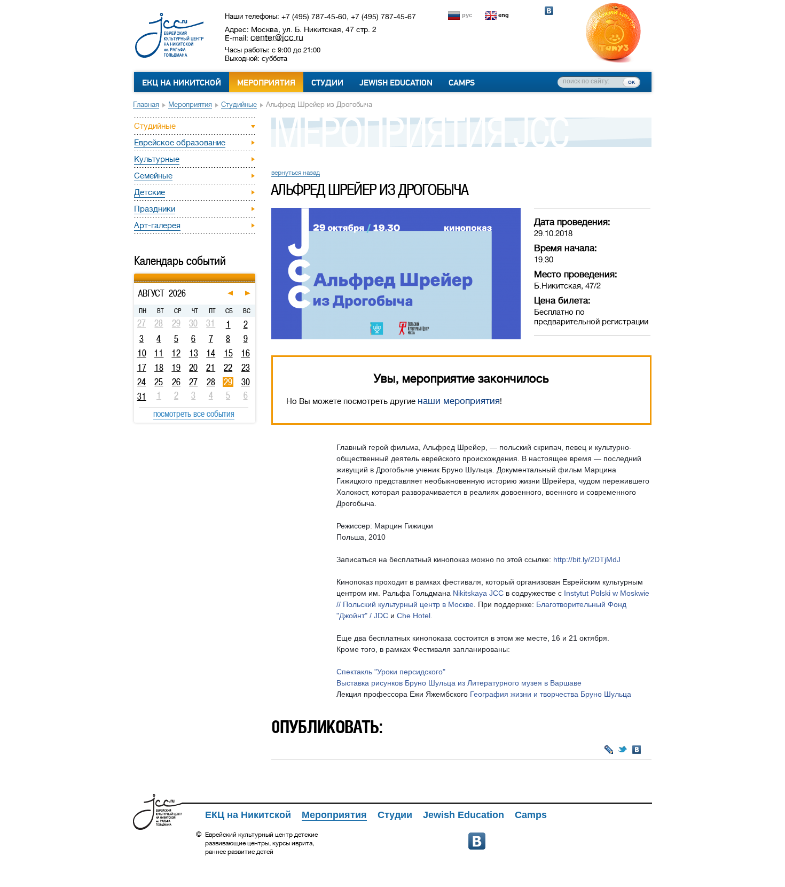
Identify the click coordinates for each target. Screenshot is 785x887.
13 (193, 353)
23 (245, 367)
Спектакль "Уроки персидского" (390, 671)
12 (175, 353)
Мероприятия (266, 82)
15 (228, 353)
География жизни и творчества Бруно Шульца (550, 694)
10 (141, 353)
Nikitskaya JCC (478, 593)
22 (228, 367)
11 (158, 353)
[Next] (254, 275)
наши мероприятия (459, 401)
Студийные (239, 104)
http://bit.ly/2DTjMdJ (587, 559)
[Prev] (135, 275)
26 (176, 382)
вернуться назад (295, 172)
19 (175, 367)
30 (245, 382)
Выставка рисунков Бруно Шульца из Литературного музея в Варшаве (459, 683)
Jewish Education (396, 82)
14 (210, 353)
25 (158, 382)
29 (228, 382)
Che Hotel (413, 615)
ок (631, 81)
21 (210, 367)
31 (141, 396)
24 (141, 382)
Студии (327, 82)
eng (503, 15)
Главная (146, 104)
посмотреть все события (193, 413)
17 (141, 367)
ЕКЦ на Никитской (181, 82)
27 (193, 382)
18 (158, 367)
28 (211, 382)
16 (245, 353)
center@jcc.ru (276, 37)
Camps (462, 82)
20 (193, 367)
